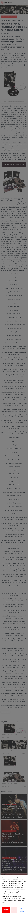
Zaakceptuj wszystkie (6, 910)
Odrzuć (14, 910)
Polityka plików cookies (22, 910)
